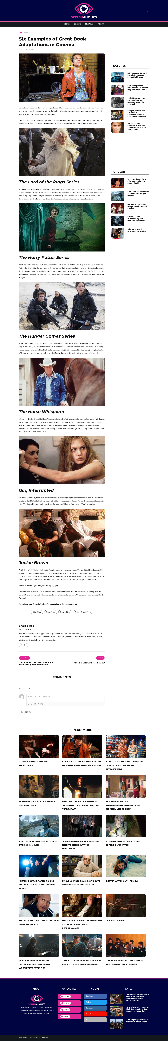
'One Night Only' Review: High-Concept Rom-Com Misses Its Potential (137, 1009)
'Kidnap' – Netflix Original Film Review (136, 230)
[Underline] (35, 703)
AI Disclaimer (43, 1037)
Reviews (77, 24)
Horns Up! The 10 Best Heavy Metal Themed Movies (137, 206)
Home (66, 24)
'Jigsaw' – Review (115, 921)
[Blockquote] (38, 703)
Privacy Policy (33, 1037)
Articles (23, 645)
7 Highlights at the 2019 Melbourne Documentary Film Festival (136, 101)
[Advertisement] (130, 45)
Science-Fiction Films (83, 612)
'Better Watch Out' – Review (122, 881)
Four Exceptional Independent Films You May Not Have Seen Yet (137, 88)
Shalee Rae (24, 50)
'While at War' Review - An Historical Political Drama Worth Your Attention (34, 964)
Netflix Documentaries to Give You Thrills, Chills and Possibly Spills (37, 885)
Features (89, 24)
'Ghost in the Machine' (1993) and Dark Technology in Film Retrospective (124, 765)
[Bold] (28, 703)
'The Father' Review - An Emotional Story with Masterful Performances (82, 924)
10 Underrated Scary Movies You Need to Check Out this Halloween (80, 845)
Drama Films (50, 612)
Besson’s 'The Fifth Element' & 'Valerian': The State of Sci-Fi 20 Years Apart (80, 805)
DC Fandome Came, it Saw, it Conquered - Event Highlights (137, 75)
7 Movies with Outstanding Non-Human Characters (136, 219)
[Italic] (31, 703)
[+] (41, 704)
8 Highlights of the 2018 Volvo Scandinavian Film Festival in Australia (136, 114)
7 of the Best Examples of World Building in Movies (138, 194)
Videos (101, 24)
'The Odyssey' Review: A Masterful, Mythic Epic (137, 1021)
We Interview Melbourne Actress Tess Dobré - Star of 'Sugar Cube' (136, 126)
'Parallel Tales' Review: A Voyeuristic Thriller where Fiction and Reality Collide (137, 998)
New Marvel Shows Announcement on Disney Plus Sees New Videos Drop (123, 805)
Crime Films (36, 612)
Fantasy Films (65, 612)
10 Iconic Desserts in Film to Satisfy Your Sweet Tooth (136, 181)
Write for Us (23, 1037)
